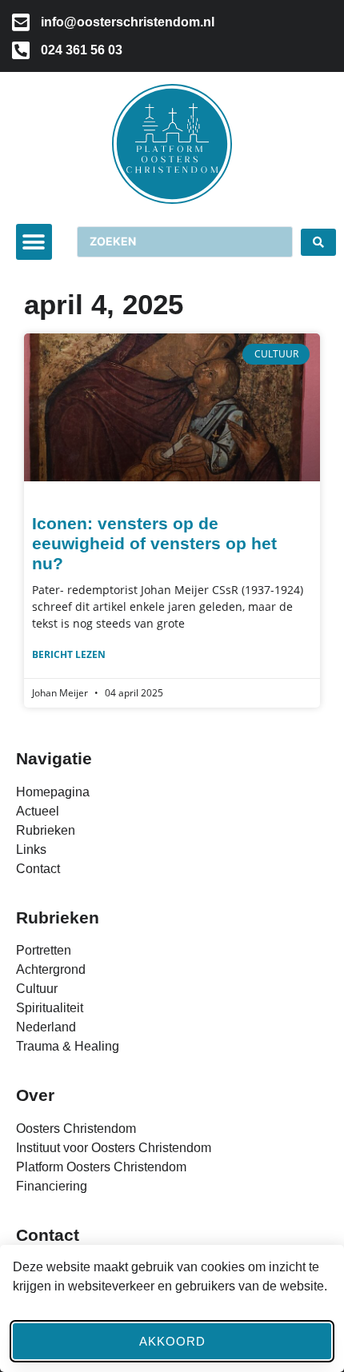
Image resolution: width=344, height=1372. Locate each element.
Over (35, 1095)
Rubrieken (57, 917)
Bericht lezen (69, 654)
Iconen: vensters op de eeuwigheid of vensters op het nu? (154, 543)
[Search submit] (318, 242)
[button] (34, 242)
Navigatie (54, 758)
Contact (47, 1235)
